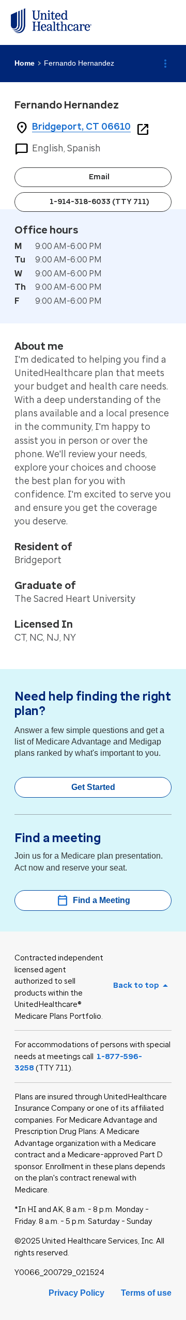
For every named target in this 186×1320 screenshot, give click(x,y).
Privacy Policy (76, 1292)
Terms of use (146, 1292)
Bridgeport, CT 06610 (81, 126)
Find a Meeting (93, 900)
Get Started (93, 787)
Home (24, 63)
